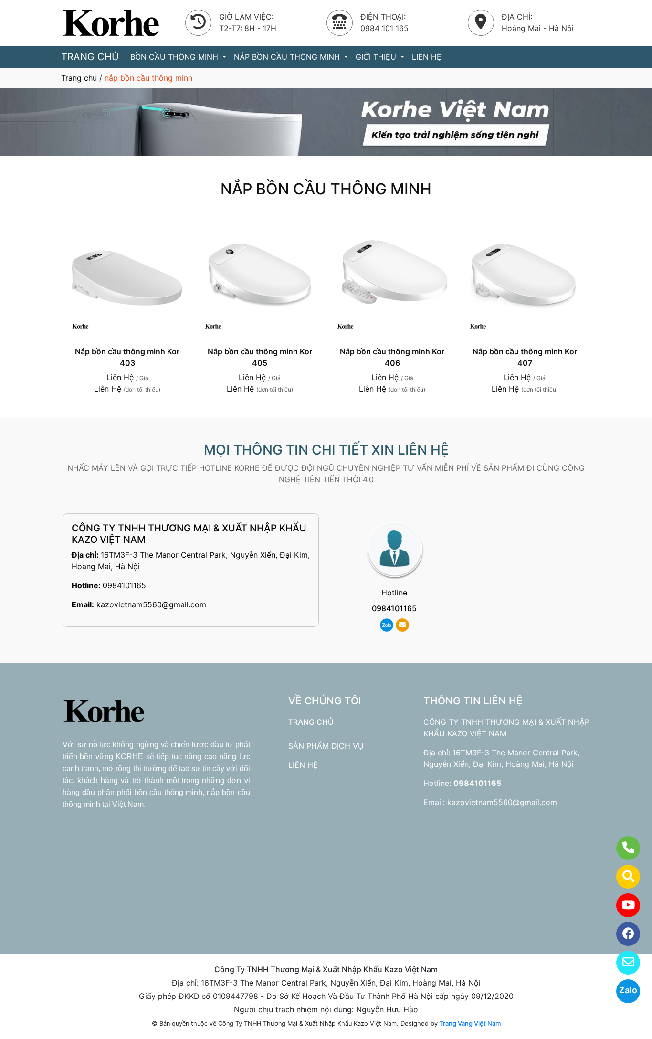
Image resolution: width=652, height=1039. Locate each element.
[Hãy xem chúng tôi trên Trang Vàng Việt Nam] (622, 877)
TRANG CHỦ (90, 57)
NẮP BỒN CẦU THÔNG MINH (288, 57)
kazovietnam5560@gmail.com (151, 604)
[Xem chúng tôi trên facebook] (622, 934)
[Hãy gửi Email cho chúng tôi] (622, 963)
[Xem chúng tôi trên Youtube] (622, 905)
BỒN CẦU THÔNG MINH (175, 57)
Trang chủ (79, 78)
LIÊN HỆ (427, 57)
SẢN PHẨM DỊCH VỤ (326, 746)
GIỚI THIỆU (377, 57)
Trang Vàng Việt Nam (470, 1023)
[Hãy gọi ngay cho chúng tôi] (622, 848)
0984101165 (124, 585)
